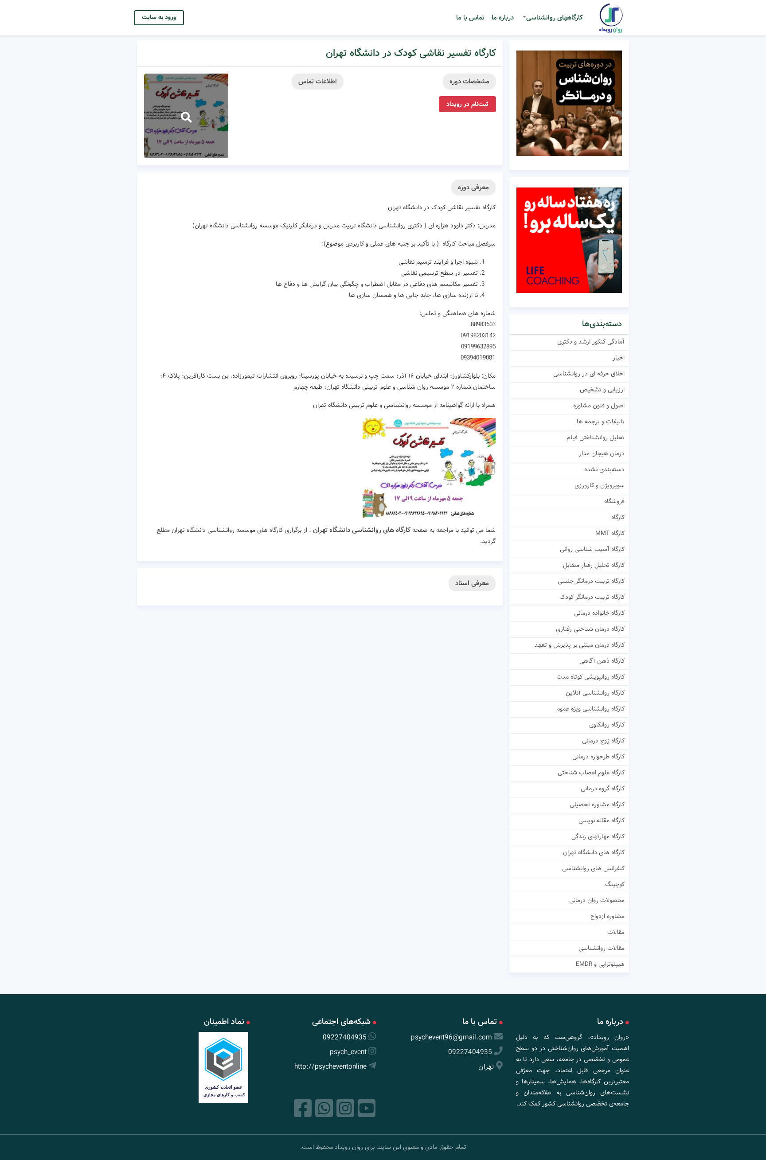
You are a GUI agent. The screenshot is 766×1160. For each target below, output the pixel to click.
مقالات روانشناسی (601, 948)
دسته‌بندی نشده (604, 469)
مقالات (616, 932)
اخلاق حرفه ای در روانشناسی (589, 374)
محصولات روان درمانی (597, 900)
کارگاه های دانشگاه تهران (594, 852)
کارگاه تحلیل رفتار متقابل (594, 565)
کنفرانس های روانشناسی (593, 868)
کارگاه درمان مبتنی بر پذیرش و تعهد (580, 645)
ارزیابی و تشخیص (602, 389)
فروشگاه (614, 501)
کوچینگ (615, 884)
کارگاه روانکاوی (607, 725)
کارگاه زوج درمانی (603, 741)
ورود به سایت (159, 17)
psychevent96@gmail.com (451, 1037)
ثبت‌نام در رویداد (467, 104)
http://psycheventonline (330, 1066)
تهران (486, 1066)
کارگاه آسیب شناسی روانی (592, 549)
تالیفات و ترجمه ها (601, 421)
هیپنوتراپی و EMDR (600, 964)
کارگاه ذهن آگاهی (602, 661)
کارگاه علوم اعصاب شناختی (591, 772)
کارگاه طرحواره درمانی (598, 757)
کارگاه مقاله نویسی (601, 820)
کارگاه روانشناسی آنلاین (595, 693)
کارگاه (618, 517)
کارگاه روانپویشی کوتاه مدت (590, 677)
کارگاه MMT (610, 533)
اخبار (619, 358)
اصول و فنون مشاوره (599, 405)
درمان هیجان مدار (602, 453)
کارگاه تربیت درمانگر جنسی (591, 581)
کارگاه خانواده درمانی (599, 613)
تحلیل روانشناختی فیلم (596, 437)
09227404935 (470, 1052)
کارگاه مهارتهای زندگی (598, 836)
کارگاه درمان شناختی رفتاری (590, 629)
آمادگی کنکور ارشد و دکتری (591, 342)
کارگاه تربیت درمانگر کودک (592, 597)
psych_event (348, 1052)
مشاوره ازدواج (607, 916)
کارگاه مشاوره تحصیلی (597, 804)
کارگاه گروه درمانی (603, 788)
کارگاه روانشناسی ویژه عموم (590, 709)
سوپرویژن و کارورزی (599, 485)
